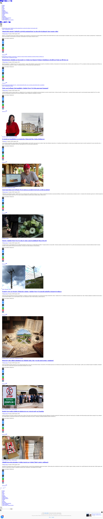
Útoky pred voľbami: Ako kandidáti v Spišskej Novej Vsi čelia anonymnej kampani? (25, 88)
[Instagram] (7, 1)
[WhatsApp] (52, 48)
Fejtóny (3, 8)
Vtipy (3, 9)
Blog (3, 7)
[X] (8, 1)
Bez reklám (4, 16)
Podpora (3, 15)
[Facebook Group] (2, 1)
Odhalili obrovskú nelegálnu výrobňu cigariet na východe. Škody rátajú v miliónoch (25, 462)
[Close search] (1, 507)
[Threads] (4, 1)
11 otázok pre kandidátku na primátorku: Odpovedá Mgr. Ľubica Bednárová (23, 139)
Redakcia (4, 141)
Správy (3, 6)
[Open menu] (1, 26)
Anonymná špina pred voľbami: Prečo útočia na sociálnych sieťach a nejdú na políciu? (26, 189)
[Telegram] (10, 1)
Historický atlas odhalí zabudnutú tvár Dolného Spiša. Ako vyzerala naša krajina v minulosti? (28, 360)
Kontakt (3, 499)
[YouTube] (6, 1)
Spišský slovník (4, 497)
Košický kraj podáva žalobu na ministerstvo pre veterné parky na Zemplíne (23, 411)
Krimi (3, 289)
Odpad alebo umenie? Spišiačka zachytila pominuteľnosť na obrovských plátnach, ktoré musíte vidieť (30, 31)
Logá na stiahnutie (5, 18)
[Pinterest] (11, 1)
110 (3, 487)
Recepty (3, 10)
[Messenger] (52, 43)
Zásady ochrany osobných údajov (8, 19)
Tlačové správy (11, 358)
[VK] (52, 52)
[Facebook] (52, 41)
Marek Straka (5, 33)
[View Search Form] (1, 3)
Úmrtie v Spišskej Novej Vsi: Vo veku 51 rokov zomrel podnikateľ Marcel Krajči (24, 240)
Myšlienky (4, 11)
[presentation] (52, 28)
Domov (3, 5)
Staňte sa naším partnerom (6, 17)
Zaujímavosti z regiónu (9, 29)
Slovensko (4, 57)
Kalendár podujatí (5, 498)
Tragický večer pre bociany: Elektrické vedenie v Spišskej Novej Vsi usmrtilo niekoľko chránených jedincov (32, 291)
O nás (3, 14)
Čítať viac (4, 54)
